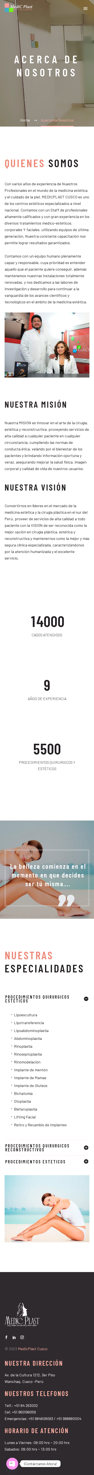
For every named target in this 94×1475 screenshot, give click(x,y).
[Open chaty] (12, 1464)
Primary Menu (85, 8)
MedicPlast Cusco (32, 1348)
